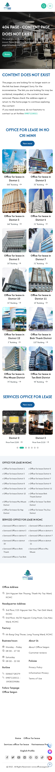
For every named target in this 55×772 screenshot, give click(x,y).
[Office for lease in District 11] (41, 286)
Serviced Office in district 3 (15, 530)
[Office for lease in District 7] (41, 246)
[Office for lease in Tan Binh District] (41, 365)
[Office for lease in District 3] (14, 207)
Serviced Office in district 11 (40, 542)
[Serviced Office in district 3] (41, 427)
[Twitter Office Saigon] (13, 757)
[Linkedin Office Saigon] (24, 757)
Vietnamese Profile (41, 744)
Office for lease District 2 (40, 468)
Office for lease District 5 (14, 478)
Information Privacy (39, 673)
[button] (17, 448)
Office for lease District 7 (40, 478)
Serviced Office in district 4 (41, 530)
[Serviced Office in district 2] (14, 427)
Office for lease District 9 (40, 483)
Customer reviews (38, 652)
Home (18, 738)
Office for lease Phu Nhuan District (15, 503)
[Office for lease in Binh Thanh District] (41, 325)
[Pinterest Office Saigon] (30, 757)
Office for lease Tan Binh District (40, 503)
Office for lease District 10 (15, 488)
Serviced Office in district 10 (14, 542)
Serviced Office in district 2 (41, 525)
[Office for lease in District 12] (14, 325)
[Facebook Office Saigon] (7, 757)
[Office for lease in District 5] (14, 246)
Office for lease (31, 738)
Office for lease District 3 (14, 473)
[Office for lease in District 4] (41, 207)
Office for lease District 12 (15, 493)
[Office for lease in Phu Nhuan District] (14, 365)
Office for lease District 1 (14, 468)
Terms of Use (35, 678)
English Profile (27, 750)
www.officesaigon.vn (40, 766)
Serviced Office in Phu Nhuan (39, 550)
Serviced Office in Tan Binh (15, 556)
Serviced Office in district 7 (41, 535)
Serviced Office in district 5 (15, 535)
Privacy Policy (35, 667)
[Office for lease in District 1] (14, 167)
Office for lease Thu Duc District (40, 511)
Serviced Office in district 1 (15, 525)
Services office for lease (16, 744)
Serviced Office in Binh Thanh (13, 550)
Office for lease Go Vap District (13, 511)
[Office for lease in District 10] (14, 286)
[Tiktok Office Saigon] (42, 757)
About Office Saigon (39, 647)
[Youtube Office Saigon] (18, 757)
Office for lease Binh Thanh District (38, 495)
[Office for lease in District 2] (41, 167)
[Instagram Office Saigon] (36, 757)
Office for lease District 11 (41, 488)
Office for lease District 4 (40, 473)
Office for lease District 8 (14, 483)
